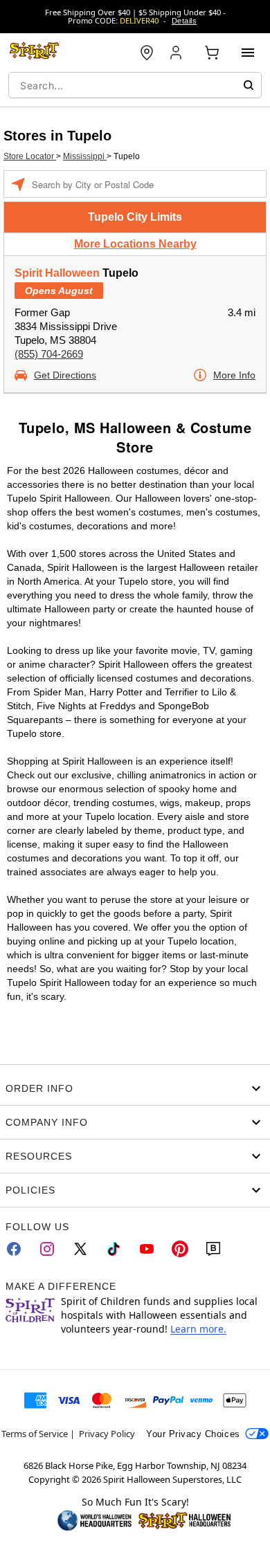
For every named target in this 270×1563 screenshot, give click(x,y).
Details (184, 21)
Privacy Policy (107, 1433)
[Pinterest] (180, 1249)
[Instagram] (47, 1249)
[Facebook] (14, 1249)
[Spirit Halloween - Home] (34, 52)
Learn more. (198, 1328)
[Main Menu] (248, 52)
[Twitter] (80, 1249)
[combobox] (135, 85)
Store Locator (29, 156)
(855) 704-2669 (49, 354)
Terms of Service (34, 1433)
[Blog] (213, 1249)
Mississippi (85, 156)
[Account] (177, 52)
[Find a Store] (147, 52)
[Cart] (212, 52)
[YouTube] (146, 1249)
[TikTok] (113, 1249)
